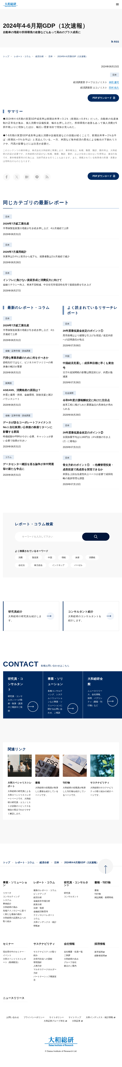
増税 (64, 557)
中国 (67, 356)
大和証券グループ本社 (54, 1021)
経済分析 (39, 56)
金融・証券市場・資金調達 (17, 351)
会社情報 (69, 944)
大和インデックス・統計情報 (99, 1017)
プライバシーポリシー (34, 1017)
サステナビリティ (44, 944)
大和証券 (76, 1021)
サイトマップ (75, 1017)
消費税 (92, 557)
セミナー (8, 944)
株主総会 (38, 565)
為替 (77, 557)
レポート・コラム (22, 56)
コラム (8, 457)
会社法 (21, 565)
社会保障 (69, 393)
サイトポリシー (56, 1017)
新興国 (8, 383)
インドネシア (58, 565)
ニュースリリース (13, 998)
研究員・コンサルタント (76, 884)
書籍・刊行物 (102, 882)
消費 (20, 557)
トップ (6, 56)
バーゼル (78, 565)
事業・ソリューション (15, 884)
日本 (51, 56)
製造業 (35, 557)
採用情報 (99, 944)
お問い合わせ (12, 1017)
